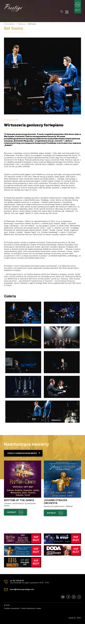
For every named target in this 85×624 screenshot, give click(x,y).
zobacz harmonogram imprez (22, 453)
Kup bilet (12, 512)
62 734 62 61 (18, 580)
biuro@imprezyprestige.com (22, 589)
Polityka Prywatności (11, 608)
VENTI (79, 618)
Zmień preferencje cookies (31, 608)
